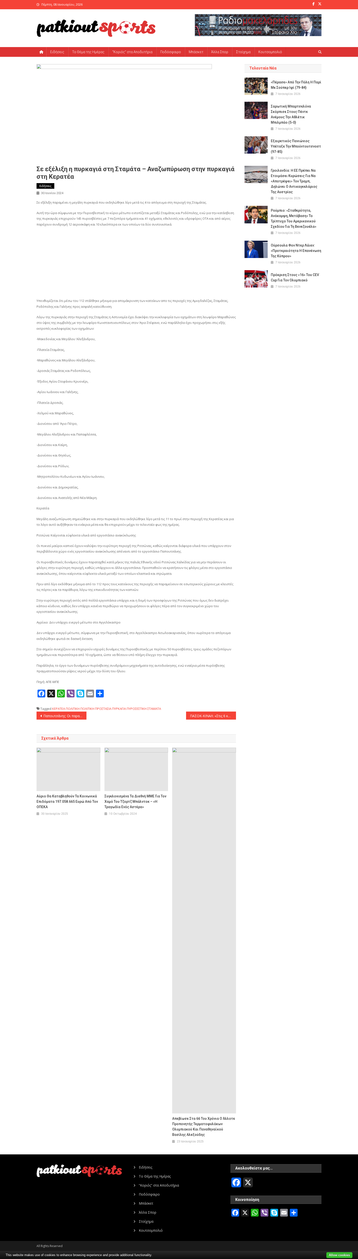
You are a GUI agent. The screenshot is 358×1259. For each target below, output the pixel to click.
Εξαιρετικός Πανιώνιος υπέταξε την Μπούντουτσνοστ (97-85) (296, 146)
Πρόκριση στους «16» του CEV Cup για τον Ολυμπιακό (295, 277)
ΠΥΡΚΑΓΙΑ (119, 708)
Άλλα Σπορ (219, 52)
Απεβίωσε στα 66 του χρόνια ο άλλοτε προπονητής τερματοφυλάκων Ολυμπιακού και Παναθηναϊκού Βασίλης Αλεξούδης (203, 1127)
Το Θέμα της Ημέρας (88, 52)
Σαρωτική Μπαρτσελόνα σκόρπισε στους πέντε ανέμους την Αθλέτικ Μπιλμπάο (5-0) (291, 114)
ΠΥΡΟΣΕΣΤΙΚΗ (137, 708)
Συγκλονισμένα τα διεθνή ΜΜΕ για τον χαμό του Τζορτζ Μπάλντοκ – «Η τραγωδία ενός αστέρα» (135, 801)
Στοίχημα (243, 52)
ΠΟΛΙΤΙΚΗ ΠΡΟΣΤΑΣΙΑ (95, 708)
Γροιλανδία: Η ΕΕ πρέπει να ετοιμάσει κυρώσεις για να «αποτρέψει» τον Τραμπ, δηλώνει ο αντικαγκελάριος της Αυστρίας (294, 181)
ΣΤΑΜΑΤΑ (154, 708)
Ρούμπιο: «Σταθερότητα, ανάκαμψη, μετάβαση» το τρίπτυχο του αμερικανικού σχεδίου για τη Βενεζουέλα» (293, 218)
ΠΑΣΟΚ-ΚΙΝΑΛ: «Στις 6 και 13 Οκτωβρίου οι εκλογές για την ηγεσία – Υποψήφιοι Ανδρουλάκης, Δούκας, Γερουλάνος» (213, 716)
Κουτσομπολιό (270, 52)
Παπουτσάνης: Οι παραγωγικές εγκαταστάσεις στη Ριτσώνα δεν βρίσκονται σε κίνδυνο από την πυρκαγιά (64, 716)
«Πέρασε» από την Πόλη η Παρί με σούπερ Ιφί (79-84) (296, 84)
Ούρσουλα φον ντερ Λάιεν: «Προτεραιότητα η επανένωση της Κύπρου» (296, 250)
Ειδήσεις (57, 52)
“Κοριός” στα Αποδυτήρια (132, 52)
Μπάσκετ (196, 52)
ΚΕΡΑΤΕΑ (58, 708)
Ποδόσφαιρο (170, 52)
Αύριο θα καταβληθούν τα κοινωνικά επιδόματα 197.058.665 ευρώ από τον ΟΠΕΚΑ (67, 801)
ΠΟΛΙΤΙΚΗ (73, 708)
